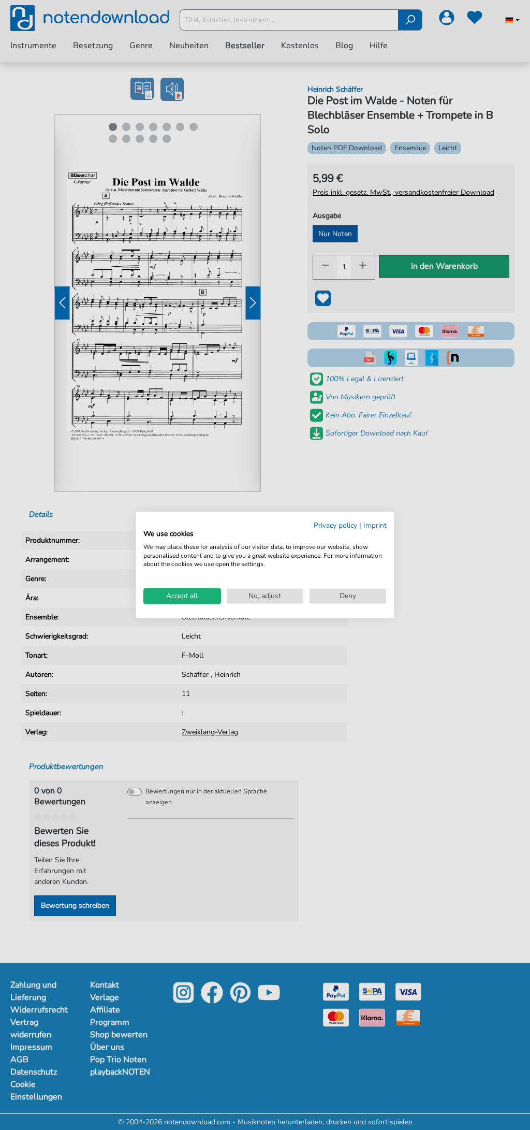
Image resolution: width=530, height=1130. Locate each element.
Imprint (375, 525)
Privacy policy (335, 525)
